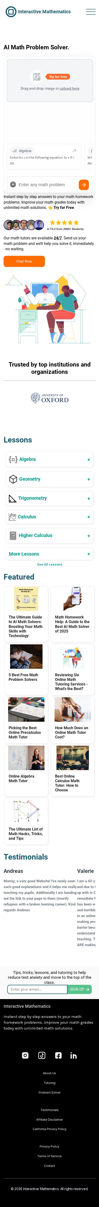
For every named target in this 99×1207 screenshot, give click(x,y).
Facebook (58, 1055)
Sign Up (77, 989)
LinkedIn (74, 1055)
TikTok (42, 1055)
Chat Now (24, 261)
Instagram (25, 1055)
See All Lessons (49, 564)
